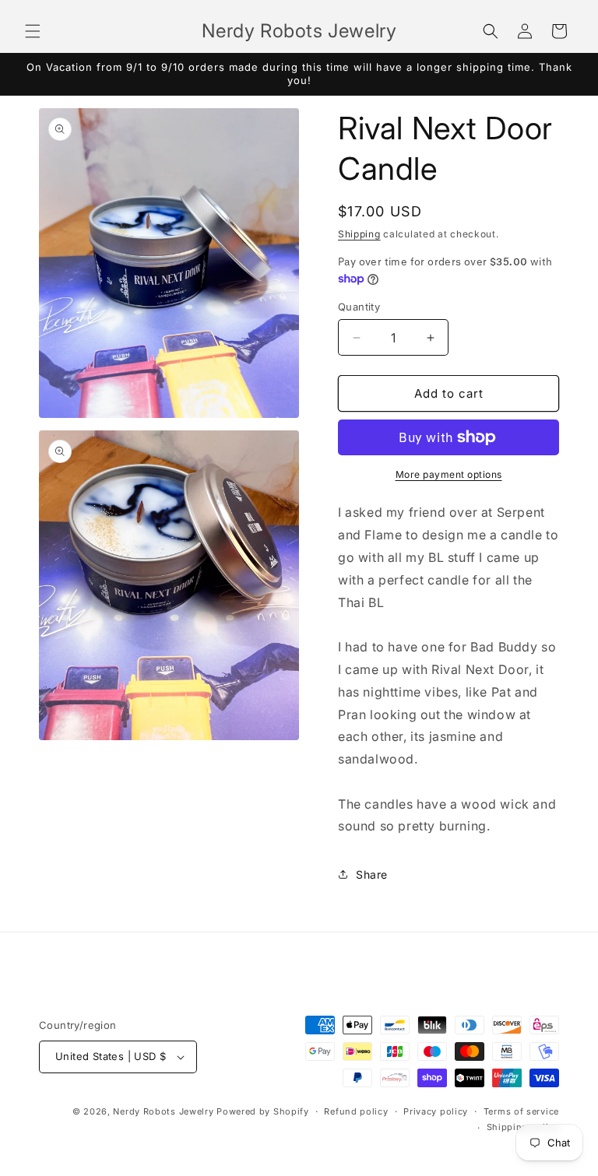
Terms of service (521, 1111)
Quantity (359, 306)
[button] (33, 31)
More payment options (449, 474)
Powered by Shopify (262, 1111)
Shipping (359, 234)
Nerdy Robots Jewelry (163, 1111)
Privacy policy (435, 1111)
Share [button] (372, 874)
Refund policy (356, 1111)
